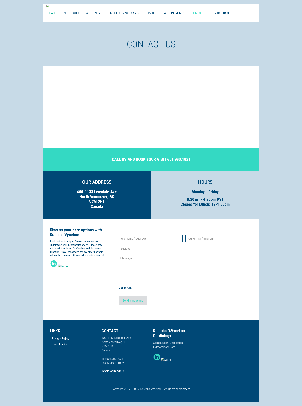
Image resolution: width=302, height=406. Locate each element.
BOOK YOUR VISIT (113, 371)
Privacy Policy (60, 338)
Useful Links (59, 344)
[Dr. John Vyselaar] (50, 13)
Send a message (133, 300)
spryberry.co (182, 389)
